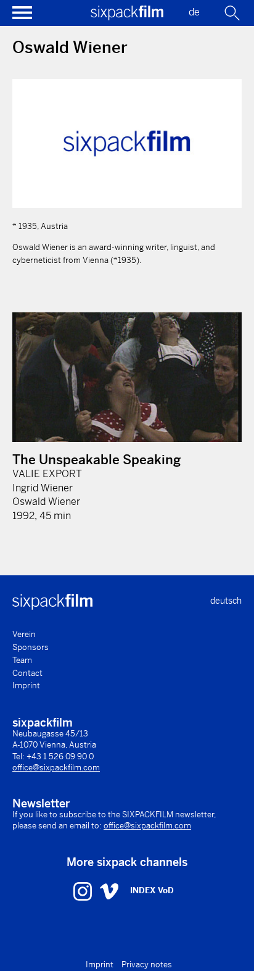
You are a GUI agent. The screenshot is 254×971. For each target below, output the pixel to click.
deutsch (226, 600)
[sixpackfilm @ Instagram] (84, 891)
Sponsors (30, 647)
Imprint (26, 685)
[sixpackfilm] (127, 16)
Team (22, 660)
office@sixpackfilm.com (56, 767)
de (194, 12)
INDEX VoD (152, 890)
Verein (24, 634)
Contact (27, 673)
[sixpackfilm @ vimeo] (109, 891)
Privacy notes (146, 964)
